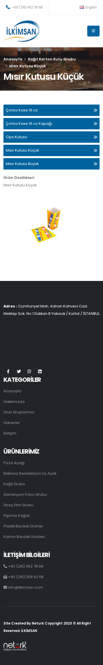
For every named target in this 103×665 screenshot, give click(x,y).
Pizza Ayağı (14, 463)
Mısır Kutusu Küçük (22, 150)
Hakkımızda (14, 401)
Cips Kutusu (16, 137)
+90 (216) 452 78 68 (27, 7)
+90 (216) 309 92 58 (25, 577)
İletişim (9, 433)
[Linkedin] (40, 371)
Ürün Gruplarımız (18, 412)
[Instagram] (29, 371)
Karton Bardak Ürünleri (24, 536)
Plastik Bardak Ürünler (23, 526)
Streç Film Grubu (18, 505)
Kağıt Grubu (14, 484)
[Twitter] (18, 371)
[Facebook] (8, 371)
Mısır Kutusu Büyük (22, 163)
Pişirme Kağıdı (16, 515)
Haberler (11, 422)
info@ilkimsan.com (25, 587)
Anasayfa (12, 59)
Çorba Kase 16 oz (22, 110)
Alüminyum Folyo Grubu (25, 494)
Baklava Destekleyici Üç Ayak (29, 473)
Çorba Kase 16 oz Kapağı (29, 123)
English (91, 7)
